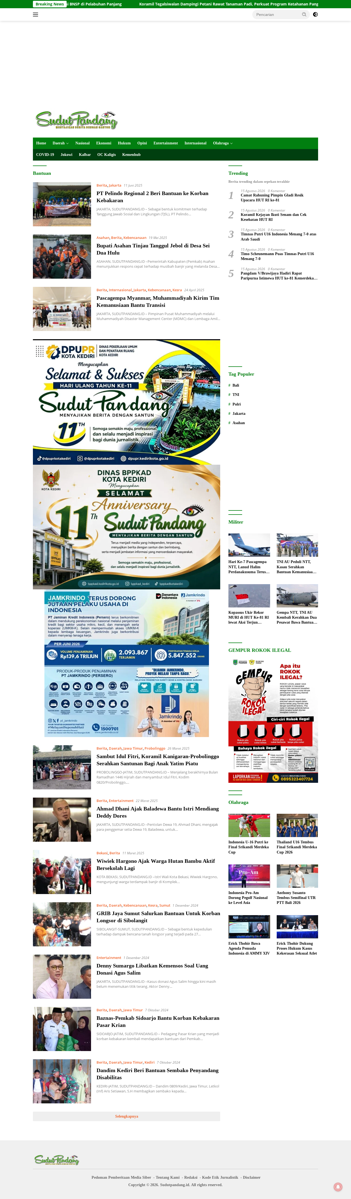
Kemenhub (131, 155)
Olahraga (221, 143)
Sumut (164, 905)
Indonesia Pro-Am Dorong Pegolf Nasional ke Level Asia (248, 898)
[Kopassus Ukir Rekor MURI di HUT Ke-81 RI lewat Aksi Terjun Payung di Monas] (249, 595)
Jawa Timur (133, 748)
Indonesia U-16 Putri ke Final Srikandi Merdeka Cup (248, 847)
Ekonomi (103, 143)
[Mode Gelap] (315, 14)
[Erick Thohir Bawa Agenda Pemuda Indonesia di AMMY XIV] (249, 926)
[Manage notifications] (338, 1187)
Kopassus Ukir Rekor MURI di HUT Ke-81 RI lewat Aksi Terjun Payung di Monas (248, 617)
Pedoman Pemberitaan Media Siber (121, 1177)
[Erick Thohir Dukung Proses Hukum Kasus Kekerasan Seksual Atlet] (297, 926)
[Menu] (36, 14)
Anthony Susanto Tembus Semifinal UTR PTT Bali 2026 (296, 898)
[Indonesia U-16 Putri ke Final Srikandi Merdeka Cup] (249, 825)
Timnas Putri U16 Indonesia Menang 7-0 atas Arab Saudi (278, 236)
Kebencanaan (134, 237)
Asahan (103, 237)
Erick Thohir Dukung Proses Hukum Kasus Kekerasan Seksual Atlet (297, 948)
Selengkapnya (126, 1116)
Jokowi (66, 155)
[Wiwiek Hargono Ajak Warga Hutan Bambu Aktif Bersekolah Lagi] (62, 872)
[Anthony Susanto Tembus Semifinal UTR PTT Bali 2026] (297, 876)
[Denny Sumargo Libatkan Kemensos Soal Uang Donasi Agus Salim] (62, 977)
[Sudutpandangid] (78, 119)
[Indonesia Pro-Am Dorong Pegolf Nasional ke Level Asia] (249, 876)
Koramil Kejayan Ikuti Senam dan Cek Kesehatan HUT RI (274, 217)
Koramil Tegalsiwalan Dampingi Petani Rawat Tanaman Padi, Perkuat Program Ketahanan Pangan (175, 4)
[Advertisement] (175, 64)
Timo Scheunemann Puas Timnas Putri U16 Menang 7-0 (277, 256)
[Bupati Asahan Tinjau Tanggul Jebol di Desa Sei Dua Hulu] (62, 257)
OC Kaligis (106, 155)
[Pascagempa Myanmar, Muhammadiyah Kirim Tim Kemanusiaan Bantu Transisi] (62, 309)
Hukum (124, 143)
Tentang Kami (168, 1177)
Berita (102, 185)
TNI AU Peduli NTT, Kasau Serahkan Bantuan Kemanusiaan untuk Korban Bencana (296, 567)
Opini (142, 143)
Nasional (82, 143)
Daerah (59, 143)
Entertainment (166, 143)
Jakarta (115, 185)
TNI (236, 395)
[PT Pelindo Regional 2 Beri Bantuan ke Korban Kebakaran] (62, 204)
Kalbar (85, 155)
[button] (304, 14)
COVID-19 (45, 155)
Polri (237, 404)
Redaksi (190, 1177)
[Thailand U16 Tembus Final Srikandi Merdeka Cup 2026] (297, 825)
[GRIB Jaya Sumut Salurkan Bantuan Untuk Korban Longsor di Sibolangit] (62, 924)
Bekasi (102, 852)
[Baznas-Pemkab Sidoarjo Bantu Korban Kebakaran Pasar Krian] (62, 1029)
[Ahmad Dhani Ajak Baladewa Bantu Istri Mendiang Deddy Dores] (62, 820)
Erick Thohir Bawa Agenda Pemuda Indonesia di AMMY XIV (249, 948)
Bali (236, 385)
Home (41, 143)
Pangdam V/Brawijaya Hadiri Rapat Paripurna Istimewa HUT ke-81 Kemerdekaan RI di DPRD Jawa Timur (279, 276)
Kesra (177, 289)
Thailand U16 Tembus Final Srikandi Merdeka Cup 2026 (297, 847)
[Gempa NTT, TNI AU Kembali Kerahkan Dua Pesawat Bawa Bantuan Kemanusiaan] (297, 595)
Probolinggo (155, 748)
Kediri (150, 1062)
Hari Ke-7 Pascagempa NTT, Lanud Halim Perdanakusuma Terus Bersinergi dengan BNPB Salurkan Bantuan (249, 567)
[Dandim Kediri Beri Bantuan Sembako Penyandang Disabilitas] (62, 1081)
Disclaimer (252, 1177)
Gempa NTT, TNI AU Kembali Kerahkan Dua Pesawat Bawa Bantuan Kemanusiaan (297, 617)
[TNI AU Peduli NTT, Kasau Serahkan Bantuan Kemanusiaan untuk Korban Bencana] (297, 545)
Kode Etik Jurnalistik (220, 1177)
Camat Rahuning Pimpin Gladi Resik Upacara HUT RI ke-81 (272, 197)
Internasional (195, 143)
